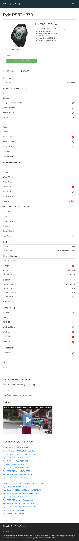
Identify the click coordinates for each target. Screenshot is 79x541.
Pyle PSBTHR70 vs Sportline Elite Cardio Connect (21, 493)
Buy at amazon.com (22, 61)
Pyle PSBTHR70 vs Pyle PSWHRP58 (16, 471)
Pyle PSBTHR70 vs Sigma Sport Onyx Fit (18, 474)
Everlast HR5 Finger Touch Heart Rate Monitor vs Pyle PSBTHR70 (26, 483)
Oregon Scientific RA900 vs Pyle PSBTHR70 (19, 451)
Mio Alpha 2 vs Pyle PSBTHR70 (14, 464)
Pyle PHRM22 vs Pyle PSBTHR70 (15, 497)
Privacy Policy (7, 531)
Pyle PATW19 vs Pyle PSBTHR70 (15, 487)
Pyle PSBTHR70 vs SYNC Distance (15, 478)
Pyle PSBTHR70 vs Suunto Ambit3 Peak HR (19, 503)
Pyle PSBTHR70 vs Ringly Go (13, 514)
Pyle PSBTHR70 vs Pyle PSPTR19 (15, 468)
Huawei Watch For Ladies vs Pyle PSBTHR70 (19, 454)
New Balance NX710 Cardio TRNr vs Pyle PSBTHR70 (22, 490)
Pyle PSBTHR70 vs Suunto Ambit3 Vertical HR (19, 507)
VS (12, 4)
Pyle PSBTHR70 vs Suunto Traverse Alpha (18, 500)
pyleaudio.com (25, 395)
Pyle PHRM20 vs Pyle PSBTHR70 (15, 458)
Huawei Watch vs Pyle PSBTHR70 (15, 448)
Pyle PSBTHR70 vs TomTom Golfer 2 (16, 510)
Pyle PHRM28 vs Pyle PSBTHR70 (15, 461)
